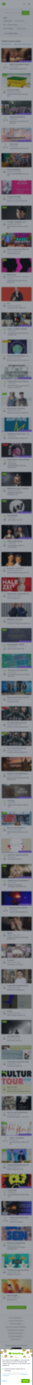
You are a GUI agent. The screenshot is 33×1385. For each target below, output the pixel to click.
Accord (25, 1381)
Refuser (4, 1381)
